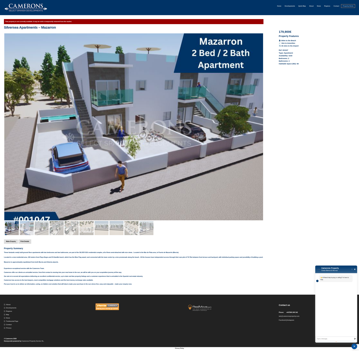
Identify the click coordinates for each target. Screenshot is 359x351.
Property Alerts (348, 6)
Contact (336, 6)
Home (279, 6)
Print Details (24, 241)
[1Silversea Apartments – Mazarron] (133, 130)
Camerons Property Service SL (33, 341)
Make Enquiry (11, 241)
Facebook (282, 320)
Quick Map (302, 6)
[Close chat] (354, 346)
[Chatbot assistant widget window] (336, 304)
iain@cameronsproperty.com (289, 316)
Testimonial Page (12, 321)
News (319, 6)
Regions (327, 6)
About (311, 6)
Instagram (290, 320)
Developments (290, 6)
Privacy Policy (179, 348)
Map (7, 314)
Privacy (8, 328)
